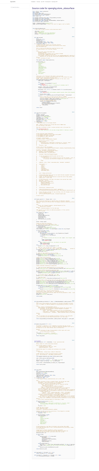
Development (48, 1)
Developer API (54, 1)
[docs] (73, 27)
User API (42, 1)
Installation (33, 1)
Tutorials (38, 1)
